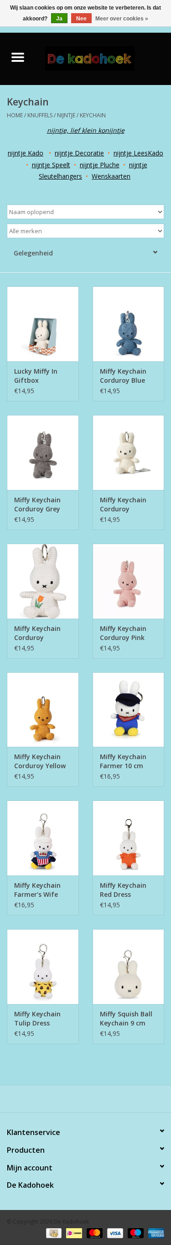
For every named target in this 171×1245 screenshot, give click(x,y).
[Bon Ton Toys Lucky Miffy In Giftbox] (43, 323)
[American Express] (154, 1232)
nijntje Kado (25, 153)
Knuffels (39, 115)
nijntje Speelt (51, 164)
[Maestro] (134, 1232)
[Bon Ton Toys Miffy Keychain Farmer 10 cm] (129, 709)
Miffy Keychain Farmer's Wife (37, 890)
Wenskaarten (111, 176)
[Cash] (53, 1232)
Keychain (93, 115)
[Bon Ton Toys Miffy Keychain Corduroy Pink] (129, 581)
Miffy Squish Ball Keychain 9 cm (126, 1018)
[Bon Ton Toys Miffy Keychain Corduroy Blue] (129, 323)
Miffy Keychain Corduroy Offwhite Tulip (37, 633)
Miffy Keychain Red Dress (123, 890)
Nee (81, 18)
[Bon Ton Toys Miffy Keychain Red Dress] (129, 837)
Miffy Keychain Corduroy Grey (37, 504)
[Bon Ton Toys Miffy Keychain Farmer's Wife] (43, 837)
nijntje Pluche (99, 164)
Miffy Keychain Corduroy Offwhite (123, 504)
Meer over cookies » (121, 18)
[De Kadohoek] (104, 58)
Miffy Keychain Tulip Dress (37, 1018)
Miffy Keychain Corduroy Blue (123, 376)
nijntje (66, 115)
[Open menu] (18, 57)
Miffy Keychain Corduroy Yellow (40, 761)
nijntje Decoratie (79, 153)
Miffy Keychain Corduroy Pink (123, 633)
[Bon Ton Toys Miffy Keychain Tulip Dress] (43, 966)
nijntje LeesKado (138, 153)
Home (15, 115)
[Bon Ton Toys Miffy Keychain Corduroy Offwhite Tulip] (43, 581)
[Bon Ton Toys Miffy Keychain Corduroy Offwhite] (129, 452)
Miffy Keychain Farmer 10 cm (123, 761)
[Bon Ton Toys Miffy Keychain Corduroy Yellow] (43, 709)
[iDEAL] (73, 1232)
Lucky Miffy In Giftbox (35, 376)
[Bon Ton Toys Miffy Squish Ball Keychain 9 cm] (129, 966)
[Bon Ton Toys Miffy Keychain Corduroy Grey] (43, 452)
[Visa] (114, 1232)
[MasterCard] (93, 1232)
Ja (59, 18)
